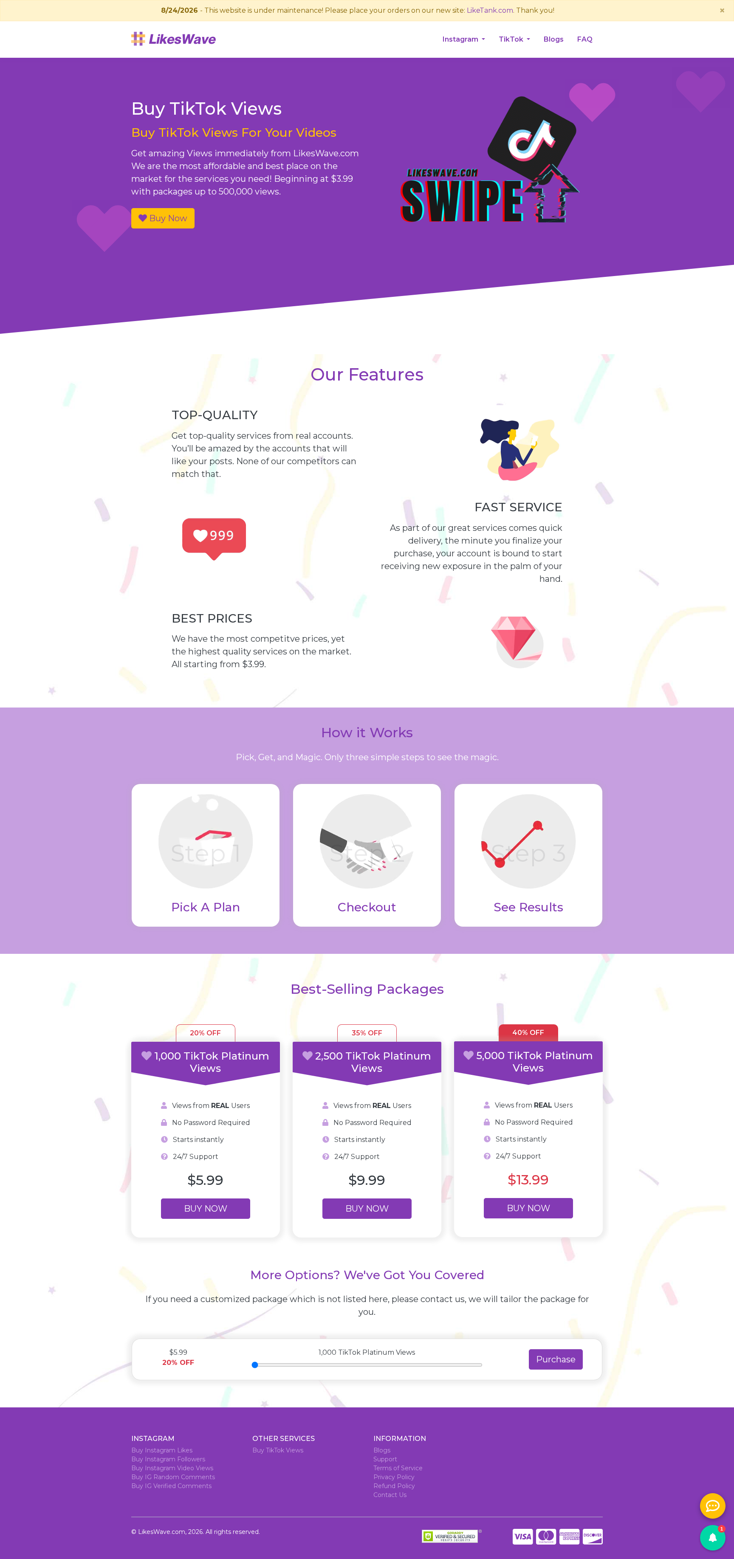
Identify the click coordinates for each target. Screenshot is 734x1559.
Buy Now (167, 218)
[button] (713, 1538)
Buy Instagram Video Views (172, 1468)
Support (385, 1459)
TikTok (512, 39)
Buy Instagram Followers (168, 1459)
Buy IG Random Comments (173, 1477)
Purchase (556, 1359)
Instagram (461, 39)
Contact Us (390, 1495)
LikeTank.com (490, 10)
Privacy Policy (394, 1477)
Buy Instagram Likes (161, 1450)
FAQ (585, 39)
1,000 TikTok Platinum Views (367, 1352)
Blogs (554, 39)
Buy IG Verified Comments (171, 1486)
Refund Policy (394, 1486)
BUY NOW (205, 1209)
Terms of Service (398, 1468)
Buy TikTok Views (277, 1450)
